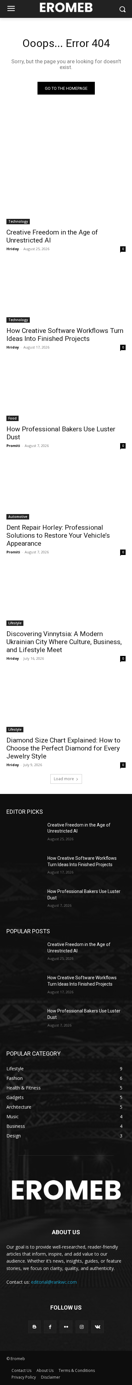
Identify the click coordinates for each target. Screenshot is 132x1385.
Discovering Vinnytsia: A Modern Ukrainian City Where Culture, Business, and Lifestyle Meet (64, 642)
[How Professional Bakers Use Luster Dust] (66, 391)
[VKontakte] (97, 1326)
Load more (64, 778)
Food (12, 418)
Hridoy (12, 248)
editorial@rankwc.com (54, 1282)
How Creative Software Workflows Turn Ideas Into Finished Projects (64, 334)
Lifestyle (14, 623)
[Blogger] (34, 1326)
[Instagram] (82, 1326)
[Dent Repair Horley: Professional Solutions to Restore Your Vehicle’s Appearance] (66, 489)
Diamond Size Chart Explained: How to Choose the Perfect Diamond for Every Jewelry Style (63, 748)
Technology (18, 221)
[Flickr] (66, 1326)
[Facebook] (50, 1326)
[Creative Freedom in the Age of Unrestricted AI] (66, 194)
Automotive (17, 516)
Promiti (13, 445)
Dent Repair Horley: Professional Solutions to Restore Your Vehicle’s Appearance (58, 535)
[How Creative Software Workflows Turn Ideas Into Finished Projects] (66, 293)
